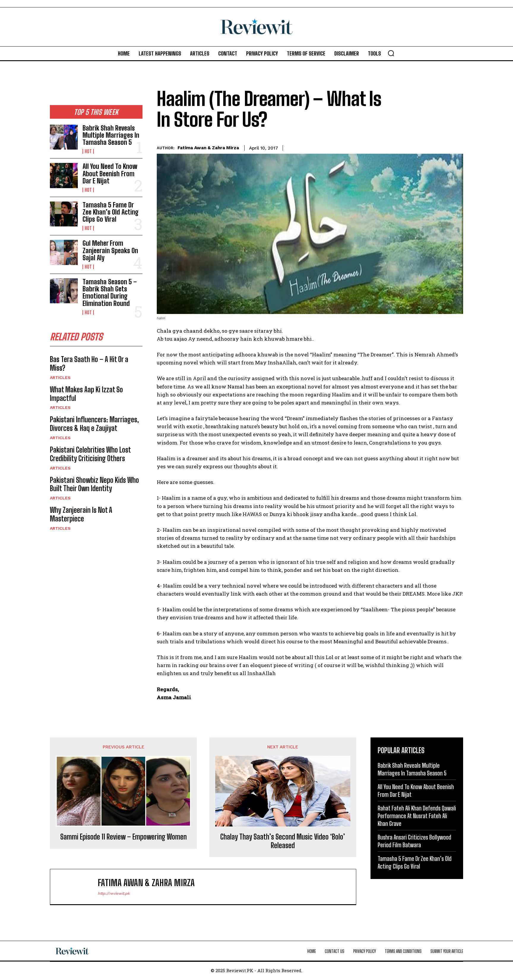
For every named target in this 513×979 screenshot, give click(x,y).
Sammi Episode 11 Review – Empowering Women (123, 837)
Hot (88, 151)
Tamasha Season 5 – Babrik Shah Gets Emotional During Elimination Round (110, 292)
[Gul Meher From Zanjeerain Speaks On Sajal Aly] (64, 252)
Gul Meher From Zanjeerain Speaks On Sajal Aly (110, 250)
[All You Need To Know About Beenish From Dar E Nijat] (64, 175)
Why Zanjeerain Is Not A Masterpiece (81, 514)
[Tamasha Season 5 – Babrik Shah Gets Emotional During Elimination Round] (64, 290)
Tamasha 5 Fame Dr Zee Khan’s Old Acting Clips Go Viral (111, 212)
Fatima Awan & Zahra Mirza (208, 147)
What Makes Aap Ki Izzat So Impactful (86, 393)
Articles (60, 377)
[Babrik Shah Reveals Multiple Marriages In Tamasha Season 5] (64, 137)
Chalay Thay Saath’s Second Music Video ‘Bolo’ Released (282, 841)
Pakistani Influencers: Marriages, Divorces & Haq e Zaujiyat (94, 423)
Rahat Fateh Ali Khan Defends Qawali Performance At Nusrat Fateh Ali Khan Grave (417, 816)
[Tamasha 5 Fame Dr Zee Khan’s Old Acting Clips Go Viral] (64, 213)
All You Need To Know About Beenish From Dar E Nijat (110, 173)
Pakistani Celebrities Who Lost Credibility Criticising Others (90, 454)
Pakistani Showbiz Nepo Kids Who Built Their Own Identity (94, 484)
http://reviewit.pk (113, 893)
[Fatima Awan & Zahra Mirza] (77, 886)
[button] (391, 53)
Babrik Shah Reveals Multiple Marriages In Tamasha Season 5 (111, 135)
